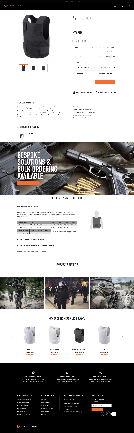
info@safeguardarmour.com (73, 411)
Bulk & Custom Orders (23, 414)
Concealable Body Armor (24, 399)
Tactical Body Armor (23, 402)
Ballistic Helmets (22, 408)
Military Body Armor (23, 405)
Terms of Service (45, 411)
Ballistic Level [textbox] (80, 62)
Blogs (86, 6)
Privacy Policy (44, 414)
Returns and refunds (47, 408)
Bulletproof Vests (41, 6)
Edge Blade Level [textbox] (81, 67)
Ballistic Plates (21, 411)
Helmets (56, 6)
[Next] (122, 336)
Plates (66, 6)
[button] (29, 354)
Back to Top (113, 426)
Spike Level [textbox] (79, 73)
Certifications (45, 402)
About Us (96, 6)
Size (76, 47)
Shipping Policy (45, 405)
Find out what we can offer (28, 183)
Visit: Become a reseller (71, 403)
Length (77, 56)
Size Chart (77, 6)
